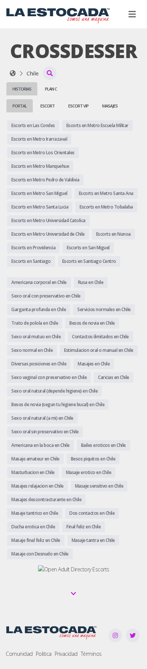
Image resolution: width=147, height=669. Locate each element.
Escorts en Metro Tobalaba (106, 207)
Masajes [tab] (110, 106)
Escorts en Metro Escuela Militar (97, 125)
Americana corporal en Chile (39, 282)
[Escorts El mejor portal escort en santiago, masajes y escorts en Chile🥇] (13, 73)
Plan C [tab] (51, 89)
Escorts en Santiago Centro (89, 261)
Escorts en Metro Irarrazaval (39, 139)
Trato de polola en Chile (34, 323)
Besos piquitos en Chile (93, 459)
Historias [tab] (21, 89)
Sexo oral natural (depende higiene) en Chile (54, 391)
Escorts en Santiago (31, 261)
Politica (44, 653)
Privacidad (66, 653)
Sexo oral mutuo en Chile (36, 336)
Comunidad (19, 653)
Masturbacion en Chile (33, 472)
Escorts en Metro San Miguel (39, 193)
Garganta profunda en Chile (38, 309)
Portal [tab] (19, 106)
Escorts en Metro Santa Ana (106, 193)
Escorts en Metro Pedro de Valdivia (45, 179)
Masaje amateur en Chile (35, 459)
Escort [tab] (47, 106)
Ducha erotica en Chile (33, 526)
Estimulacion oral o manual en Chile (98, 350)
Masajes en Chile (94, 364)
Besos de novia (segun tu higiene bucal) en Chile (57, 404)
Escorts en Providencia (33, 247)
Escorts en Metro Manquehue (40, 166)
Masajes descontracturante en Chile (46, 499)
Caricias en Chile (113, 377)
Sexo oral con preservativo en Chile (46, 296)
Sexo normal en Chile (32, 350)
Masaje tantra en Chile (93, 540)
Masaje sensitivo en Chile (99, 486)
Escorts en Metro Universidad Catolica (48, 220)
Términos (91, 653)
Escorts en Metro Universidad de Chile (48, 234)
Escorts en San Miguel (88, 247)
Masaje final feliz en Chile (35, 540)
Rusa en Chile (91, 282)
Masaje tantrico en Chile (34, 513)
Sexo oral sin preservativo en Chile (45, 431)
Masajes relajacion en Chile (37, 486)
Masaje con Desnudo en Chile (40, 554)
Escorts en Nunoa (113, 234)
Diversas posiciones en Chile (38, 364)
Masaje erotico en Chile (89, 472)
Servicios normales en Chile (104, 309)
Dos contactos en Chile (92, 513)
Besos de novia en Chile (92, 323)
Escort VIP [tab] (78, 106)
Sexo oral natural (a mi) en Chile (42, 418)
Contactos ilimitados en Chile (100, 336)
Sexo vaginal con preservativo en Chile (49, 377)
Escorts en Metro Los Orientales (43, 152)
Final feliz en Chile (83, 526)
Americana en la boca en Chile (40, 445)
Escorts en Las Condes (33, 125)
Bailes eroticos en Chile (103, 445)
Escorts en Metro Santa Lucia (39, 207)
